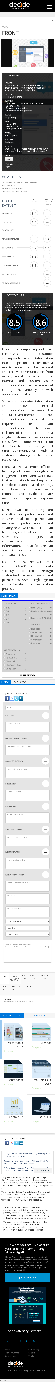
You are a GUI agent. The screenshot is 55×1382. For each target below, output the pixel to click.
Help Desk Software (26, 1002)
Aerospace (15, 654)
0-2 (15, 622)
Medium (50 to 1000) (41, 613)
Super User (41, 632)
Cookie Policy (33, 1349)
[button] (7, 698)
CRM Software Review (11, 1002)
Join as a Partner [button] (27, 1277)
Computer (15, 668)
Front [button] (8, 159)
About (7, 1349)
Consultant (41, 639)
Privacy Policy (10, 1356)
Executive (41, 643)
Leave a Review (19, 682)
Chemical (15, 661)
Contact (31, 1353)
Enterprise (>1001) (41, 618)
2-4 (15, 618)
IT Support (41, 636)
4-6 (15, 615)
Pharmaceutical (15, 665)
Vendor (31, 1356)
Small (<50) (41, 607)
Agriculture (15, 657)
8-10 (15, 607)
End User (41, 628)
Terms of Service (12, 1353)
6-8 (15, 611)
